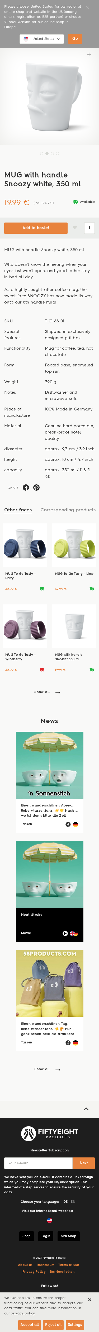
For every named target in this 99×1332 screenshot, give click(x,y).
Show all (42, 692)
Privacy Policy (34, 1272)
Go (75, 39)
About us (25, 1265)
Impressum (45, 1265)
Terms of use (68, 1265)
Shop (26, 1236)
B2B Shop (69, 1236)
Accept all (29, 1325)
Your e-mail (18, 1163)
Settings (75, 1325)
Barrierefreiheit (62, 1272)
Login (45, 1236)
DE (65, 1202)
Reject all (53, 1325)
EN (73, 1202)
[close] (89, 1300)
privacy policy (23, 1313)
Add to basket (35, 228)
